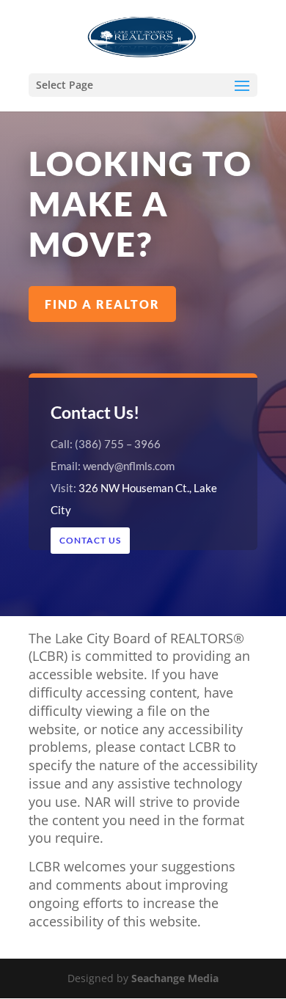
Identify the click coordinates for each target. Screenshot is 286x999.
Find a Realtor (102, 304)
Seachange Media (173, 978)
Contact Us (90, 540)
